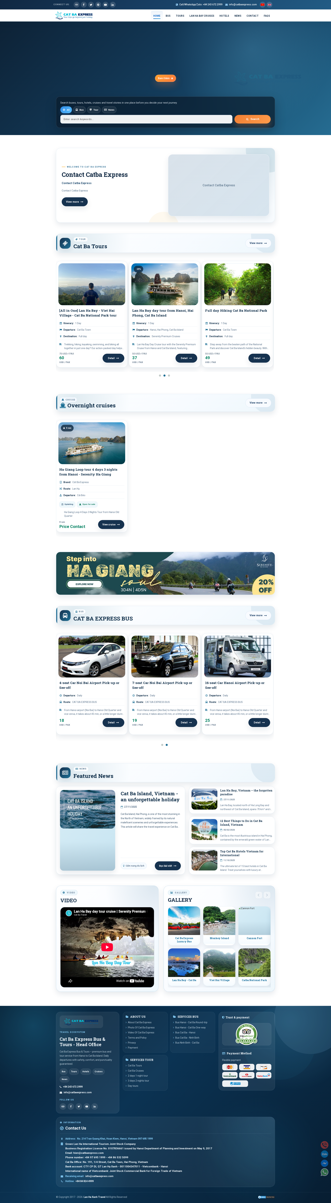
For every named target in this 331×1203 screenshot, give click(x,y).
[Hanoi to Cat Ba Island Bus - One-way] (164, 656)
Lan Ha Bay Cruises (201, 15)
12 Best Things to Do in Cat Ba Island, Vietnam (241, 822)
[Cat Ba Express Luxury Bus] (184, 920)
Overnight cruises (91, 405)
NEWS (237, 15)
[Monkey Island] (219, 920)
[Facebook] (71, 1106)
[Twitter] (91, 5)
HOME (157, 15)
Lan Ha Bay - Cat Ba (184, 980)
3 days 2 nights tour (138, 1080)
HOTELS (224, 15)
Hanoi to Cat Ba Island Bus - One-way (163, 683)
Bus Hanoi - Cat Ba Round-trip (191, 1022)
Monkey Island (219, 938)
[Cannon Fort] (254, 920)
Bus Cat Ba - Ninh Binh (187, 1037)
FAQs (267, 15)
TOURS (180, 15)
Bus (81, 110)
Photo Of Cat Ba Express (141, 1027)
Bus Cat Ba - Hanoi (185, 1032)
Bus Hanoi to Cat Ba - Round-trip (86, 683)
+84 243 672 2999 (73, 1086)
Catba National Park (254, 980)
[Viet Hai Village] (219, 962)
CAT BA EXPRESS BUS (103, 618)
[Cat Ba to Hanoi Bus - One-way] (237, 656)
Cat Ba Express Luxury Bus (184, 940)
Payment (133, 1047)
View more (72, 201)
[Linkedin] (113, 5)
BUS (168, 15)
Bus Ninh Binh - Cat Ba (187, 1042)
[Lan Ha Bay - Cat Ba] (184, 962)
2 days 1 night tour (138, 1075)
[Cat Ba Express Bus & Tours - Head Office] (81, 1021)
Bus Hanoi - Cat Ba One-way (190, 1027)
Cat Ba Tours (90, 246)
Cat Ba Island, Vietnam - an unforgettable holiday (150, 796)
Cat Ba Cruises (136, 1070)
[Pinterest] (98, 5)
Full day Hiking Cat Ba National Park (163, 310)
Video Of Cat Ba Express (141, 1032)
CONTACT (253, 15)
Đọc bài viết (165, 865)
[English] (269, 5)
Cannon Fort (254, 938)
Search (254, 119)
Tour (95, 110)
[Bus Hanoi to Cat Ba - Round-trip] (91, 656)
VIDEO (68, 900)
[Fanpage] (84, 5)
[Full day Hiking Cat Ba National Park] (164, 284)
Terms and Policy (137, 1037)
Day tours (133, 1085)
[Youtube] (105, 5)
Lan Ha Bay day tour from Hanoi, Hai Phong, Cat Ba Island (90, 312)
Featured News (93, 776)
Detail (111, 358)
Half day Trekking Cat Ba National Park (234, 312)
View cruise (109, 524)
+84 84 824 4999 (85, 1181)
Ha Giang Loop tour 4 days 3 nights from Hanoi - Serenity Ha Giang (88, 471)
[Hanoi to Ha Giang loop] (165, 573)
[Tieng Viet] (262, 5)
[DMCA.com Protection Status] (266, 1197)
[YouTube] (86, 1106)
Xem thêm (164, 78)
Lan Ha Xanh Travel (95, 1197)
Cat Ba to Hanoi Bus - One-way (230, 683)
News (111, 110)
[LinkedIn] (94, 1106)
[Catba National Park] (254, 962)
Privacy (132, 1042)
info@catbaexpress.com (243, 4)
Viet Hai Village (219, 980)
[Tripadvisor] (76, 5)
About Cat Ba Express (140, 1022)
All (68, 110)
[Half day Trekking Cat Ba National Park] (237, 284)
